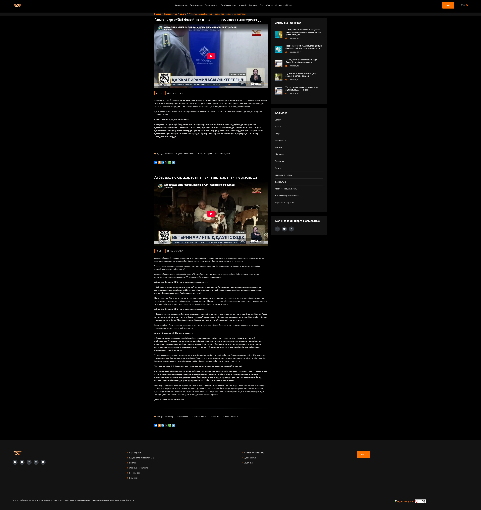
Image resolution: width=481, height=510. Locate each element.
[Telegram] (173, 162)
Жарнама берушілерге (138, 468)
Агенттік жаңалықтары (286, 189)
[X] (166, 162)
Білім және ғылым (283, 175)
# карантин (215, 417)
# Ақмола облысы (199, 417)
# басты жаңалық (222, 154)
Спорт (278, 133)
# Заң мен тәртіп (205, 154)
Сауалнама (248, 463)
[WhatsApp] (169, 162)
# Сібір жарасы (182, 417)
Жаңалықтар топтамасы (287, 195)
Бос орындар (134, 473)
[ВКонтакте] (155, 162)
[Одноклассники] (159, 162)
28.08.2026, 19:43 (294, 80)
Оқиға (278, 168)
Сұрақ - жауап (250, 458)
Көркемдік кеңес (136, 453)
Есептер (132, 463)
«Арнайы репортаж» (284, 202)
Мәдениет (280, 154)
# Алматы (169, 154)
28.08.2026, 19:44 (294, 66)
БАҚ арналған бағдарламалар (141, 458)
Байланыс (133, 478)
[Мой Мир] (162, 162)
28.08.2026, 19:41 (294, 94)
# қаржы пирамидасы (185, 154)
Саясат (278, 120)
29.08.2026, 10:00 (294, 38)
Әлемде (278, 147)
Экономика (280, 140)
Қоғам (278, 127)
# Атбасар (169, 417)
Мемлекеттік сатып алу (254, 453)
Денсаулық (280, 182)
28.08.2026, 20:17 (294, 52)
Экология (279, 161)
